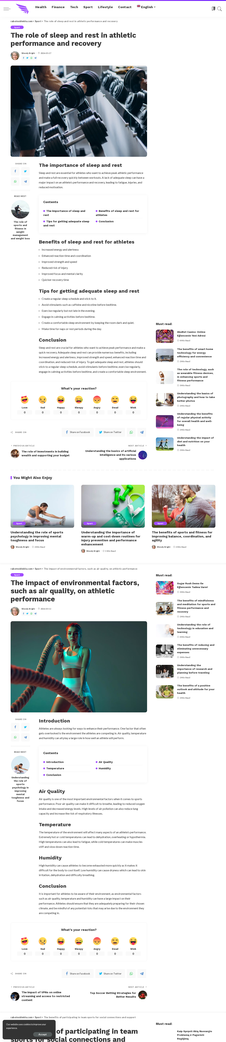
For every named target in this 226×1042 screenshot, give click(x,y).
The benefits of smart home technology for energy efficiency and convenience (195, 353)
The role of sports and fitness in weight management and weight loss (20, 230)
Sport (17, 27)
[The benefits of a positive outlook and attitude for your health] (165, 691)
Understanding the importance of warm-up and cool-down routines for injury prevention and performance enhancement (110, 538)
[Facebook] (23, 58)
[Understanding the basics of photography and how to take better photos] (165, 399)
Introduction (55, 762)
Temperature (55, 768)
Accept (42, 1034)
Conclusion (106, 221)
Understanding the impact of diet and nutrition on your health (195, 441)
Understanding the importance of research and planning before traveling (194, 669)
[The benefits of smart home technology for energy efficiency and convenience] (165, 355)
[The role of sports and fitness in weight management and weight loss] (20, 209)
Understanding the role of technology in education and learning (195, 628)
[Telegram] (35, 58)
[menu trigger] (9, 9)
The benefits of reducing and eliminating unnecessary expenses (195, 648)
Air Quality (106, 762)
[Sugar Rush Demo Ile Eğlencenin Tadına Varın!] (165, 587)
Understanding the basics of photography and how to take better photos (196, 397)
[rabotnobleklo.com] (22, 9)
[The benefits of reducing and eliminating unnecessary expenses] (165, 651)
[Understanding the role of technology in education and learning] (165, 630)
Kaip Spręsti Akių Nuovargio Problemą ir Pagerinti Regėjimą (194, 1035)
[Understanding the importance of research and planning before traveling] (165, 671)
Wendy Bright (28, 53)
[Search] (219, 9)
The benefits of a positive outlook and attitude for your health (196, 689)
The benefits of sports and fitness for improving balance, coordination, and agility (182, 536)
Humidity (105, 768)
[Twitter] (27, 58)
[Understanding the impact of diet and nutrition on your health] (165, 444)
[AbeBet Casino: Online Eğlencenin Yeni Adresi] (165, 336)
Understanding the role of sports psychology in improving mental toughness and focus (37, 536)
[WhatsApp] (31, 58)
